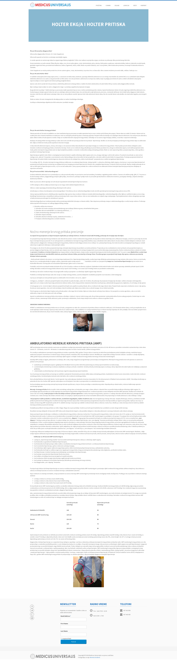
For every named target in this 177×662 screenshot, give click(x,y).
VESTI (135, 5)
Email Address (66, 616)
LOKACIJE (126, 5)
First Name (64, 624)
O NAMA (108, 5)
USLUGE (117, 5)
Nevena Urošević (95, 657)
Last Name (64, 631)
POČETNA (99, 5)
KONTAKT (143, 5)
